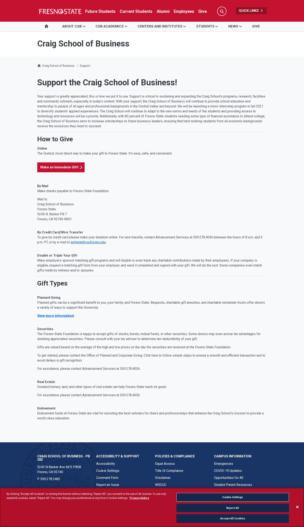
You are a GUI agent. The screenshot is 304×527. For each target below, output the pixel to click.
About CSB (72, 26)
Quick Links (249, 11)
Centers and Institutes (160, 26)
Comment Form (107, 478)
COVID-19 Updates (228, 471)
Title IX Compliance (169, 471)
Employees (184, 11)
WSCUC (160, 485)
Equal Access (165, 464)
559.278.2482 (50, 479)
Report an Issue (107, 485)
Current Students (136, 11)
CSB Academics (110, 26)
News (233, 26)
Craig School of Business (58, 65)
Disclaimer (163, 478)
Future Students (100, 11)
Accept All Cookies (232, 518)
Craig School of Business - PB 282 (63, 458)
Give (202, 11)
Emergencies (223, 464)
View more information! (55, 316)
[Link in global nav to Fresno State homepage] (60, 11)
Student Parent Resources (233, 485)
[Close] (297, 507)
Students (205, 26)
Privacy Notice (139, 498)
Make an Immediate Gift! (59, 167)
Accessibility (105, 464)
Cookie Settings (107, 471)
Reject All (232, 507)
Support (85, 65)
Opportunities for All (228, 478)
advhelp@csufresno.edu (88, 242)
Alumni (163, 11)
